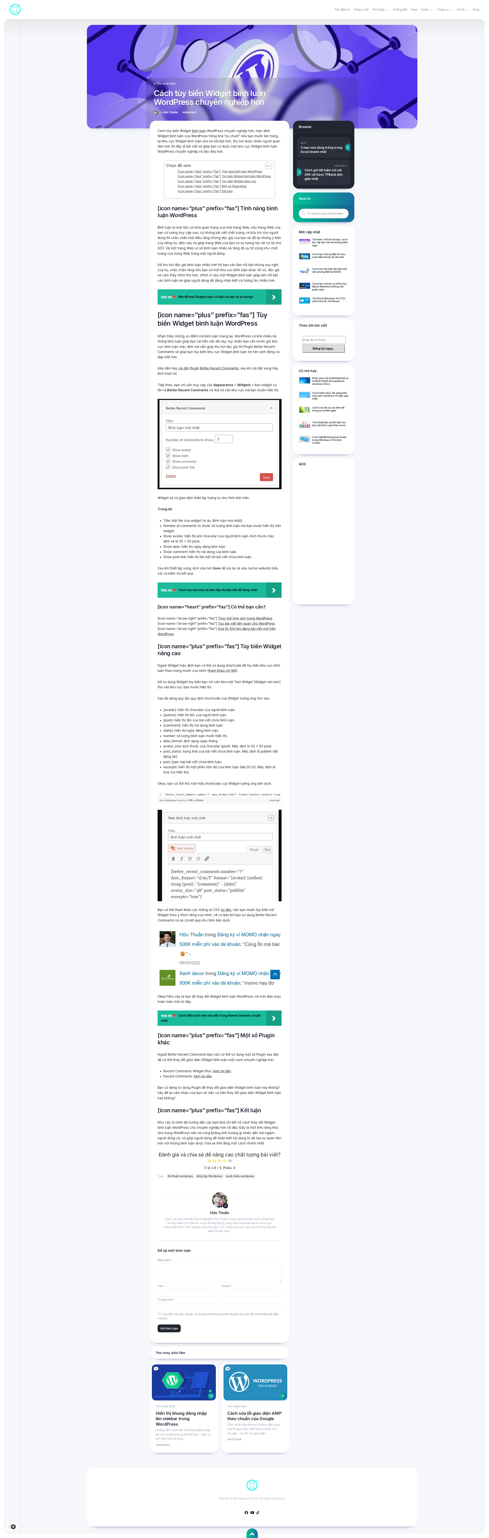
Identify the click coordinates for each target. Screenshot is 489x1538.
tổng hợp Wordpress (209, 1176)
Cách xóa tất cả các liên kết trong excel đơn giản (328, 409)
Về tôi (460, 9)
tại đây (226, 910)
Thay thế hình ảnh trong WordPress (245, 618)
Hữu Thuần (168, 112)
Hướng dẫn (400, 9)
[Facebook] (246, 1512)
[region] (220, 794)
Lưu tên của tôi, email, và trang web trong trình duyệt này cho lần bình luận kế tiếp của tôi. (218, 1316)
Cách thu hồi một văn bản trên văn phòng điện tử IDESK (329, 270)
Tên (161, 1286)
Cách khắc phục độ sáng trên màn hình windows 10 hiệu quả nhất (330, 395)
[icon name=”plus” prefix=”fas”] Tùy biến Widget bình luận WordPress (224, 176)
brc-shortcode (167, 800)
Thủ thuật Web (166, 83)
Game (425, 9)
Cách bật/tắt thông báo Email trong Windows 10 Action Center (329, 440)
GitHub (199, 800)
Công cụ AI (361, 9)
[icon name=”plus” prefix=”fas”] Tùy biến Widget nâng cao (217, 181)
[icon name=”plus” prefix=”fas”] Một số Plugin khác (212, 186)
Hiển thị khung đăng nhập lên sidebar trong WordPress (181, 1419)
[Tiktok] (258, 1512)
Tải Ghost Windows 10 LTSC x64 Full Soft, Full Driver (329, 300)
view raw (275, 800)
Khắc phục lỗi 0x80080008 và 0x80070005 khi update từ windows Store (330, 381)
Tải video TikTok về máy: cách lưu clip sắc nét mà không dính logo (330, 242)
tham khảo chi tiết (222, 671)
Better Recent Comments (219, 368)
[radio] (209, 1161)
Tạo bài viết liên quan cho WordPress (246, 623)
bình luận (199, 131)
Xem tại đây (222, 1071)
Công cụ (442, 9)
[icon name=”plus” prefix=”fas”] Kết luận (205, 191)
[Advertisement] (324, 536)
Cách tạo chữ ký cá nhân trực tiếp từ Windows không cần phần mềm (329, 286)
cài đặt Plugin (188, 368)
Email (227, 1286)
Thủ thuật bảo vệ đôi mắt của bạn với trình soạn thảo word (329, 424)
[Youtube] (252, 1512)
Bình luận (165, 1260)
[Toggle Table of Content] (266, 166)
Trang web (165, 1299)
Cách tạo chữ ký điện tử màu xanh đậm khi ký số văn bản (328, 256)
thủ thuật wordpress (180, 1176)
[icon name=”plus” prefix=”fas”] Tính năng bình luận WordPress (220, 171)
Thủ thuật (378, 9)
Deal (414, 9)
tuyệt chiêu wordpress (240, 1176)
